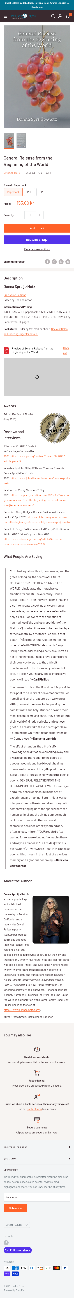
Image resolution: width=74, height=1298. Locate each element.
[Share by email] (67, 261)
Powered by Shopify (14, 1290)
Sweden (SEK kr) (14, 1224)
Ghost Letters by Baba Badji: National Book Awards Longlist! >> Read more (37, 5)
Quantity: (9, 215)
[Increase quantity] (39, 215)
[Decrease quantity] (20, 215)
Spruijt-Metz (12, 172)
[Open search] (53, 16)
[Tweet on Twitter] (61, 261)
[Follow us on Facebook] (6, 1242)
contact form (34, 1109)
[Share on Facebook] (47, 261)
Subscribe (15, 1208)
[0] (67, 16)
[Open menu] (5, 16)
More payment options (37, 249)
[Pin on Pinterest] (54, 261)
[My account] (60, 16)
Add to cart (37, 228)
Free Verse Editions (15, 294)
